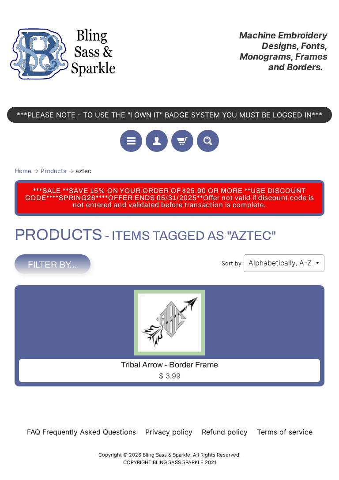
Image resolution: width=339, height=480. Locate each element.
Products (53, 170)
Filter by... (52, 264)
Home (23, 170)
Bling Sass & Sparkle (166, 455)
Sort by (231, 263)
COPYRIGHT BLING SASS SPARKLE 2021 (169, 462)
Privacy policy (168, 431)
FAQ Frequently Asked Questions (81, 431)
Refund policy (225, 431)
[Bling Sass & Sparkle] (64, 51)
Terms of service (285, 431)
